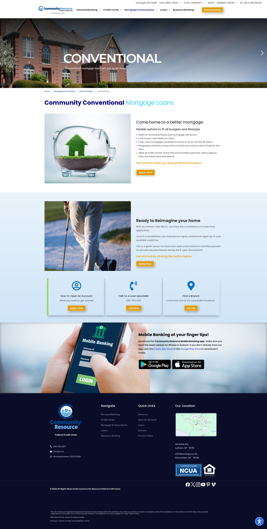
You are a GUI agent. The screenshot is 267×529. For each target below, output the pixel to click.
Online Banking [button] (212, 9)
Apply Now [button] (145, 263)
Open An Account (147, 419)
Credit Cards (111, 9)
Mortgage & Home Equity (139, 9)
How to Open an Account (76, 296)
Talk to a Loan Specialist (133, 296)
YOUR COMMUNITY (193, 2)
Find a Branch (191, 296)
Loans (163, 9)
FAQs (87, 521)
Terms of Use (65, 521)
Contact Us (58, 451)
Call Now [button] (133, 308)
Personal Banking (86, 9)
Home (47, 91)
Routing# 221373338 (146, 2)
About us (143, 414)
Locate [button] (191, 308)
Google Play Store (191, 349)
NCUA (61, 517)
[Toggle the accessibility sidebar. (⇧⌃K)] (259, 521)
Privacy (53, 521)
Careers (142, 430)
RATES (211, 2)
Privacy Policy (145, 435)
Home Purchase (86, 91)
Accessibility (77, 521)
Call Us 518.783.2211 (252, 2)
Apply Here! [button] (145, 172)
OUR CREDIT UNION (168, 2)
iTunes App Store (163, 349)
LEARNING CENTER (225, 2)
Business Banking (183, 9)
